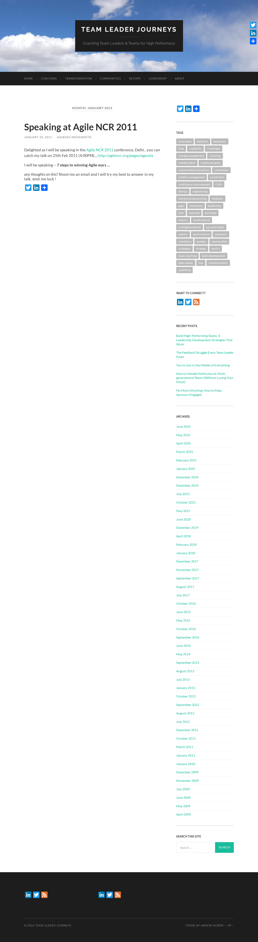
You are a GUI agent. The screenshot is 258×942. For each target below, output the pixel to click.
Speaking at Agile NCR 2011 (80, 126)
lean (181, 212)
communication (211, 162)
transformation (78, 78)
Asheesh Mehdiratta (74, 137)
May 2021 (183, 511)
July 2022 (183, 494)
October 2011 (186, 738)
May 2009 (183, 806)
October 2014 (186, 629)
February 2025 (186, 460)
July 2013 (183, 679)
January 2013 (185, 688)
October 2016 (186, 603)
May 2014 (183, 654)
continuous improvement (194, 184)
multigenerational (189, 227)
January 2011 (185, 755)
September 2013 (187, 662)
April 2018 (183, 536)
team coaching (187, 255)
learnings (210, 212)
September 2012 (187, 705)
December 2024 (187, 477)
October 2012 (186, 696)
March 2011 (184, 747)
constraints (217, 177)
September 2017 (187, 578)
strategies (184, 248)
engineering (200, 191)
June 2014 (183, 645)
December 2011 (187, 730)
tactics (215, 248)
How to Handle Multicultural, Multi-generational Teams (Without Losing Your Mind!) (204, 378)
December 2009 (187, 772)
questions (221, 234)
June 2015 (183, 612)
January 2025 (185, 468)
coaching (49, 78)
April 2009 (183, 814)
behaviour (219, 141)
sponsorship (219, 241)
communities (110, 78)
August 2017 (185, 587)
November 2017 (187, 570)
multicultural (201, 220)
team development (213, 255)
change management (191, 155)
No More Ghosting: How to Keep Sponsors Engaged (199, 392)
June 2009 (183, 797)
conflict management (191, 177)
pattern (183, 234)
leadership (158, 78)
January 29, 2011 (38, 137)
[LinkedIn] (253, 33)
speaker (201, 241)
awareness (184, 141)
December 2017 (187, 561)
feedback (217, 198)
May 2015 (183, 620)
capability (195, 148)
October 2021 (186, 502)
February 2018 (186, 544)
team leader (185, 263)
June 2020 (183, 519)
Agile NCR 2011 (99, 149)
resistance (184, 241)
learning (194, 212)
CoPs (218, 184)
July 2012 (183, 721)
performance (201, 234)
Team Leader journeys (129, 29)
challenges (213, 148)
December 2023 (187, 485)
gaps (181, 205)
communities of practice (193, 170)
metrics (183, 220)
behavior (202, 141)
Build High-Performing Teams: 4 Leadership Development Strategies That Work (204, 340)
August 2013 (185, 671)
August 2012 (185, 713)
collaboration (186, 162)
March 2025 (184, 452)
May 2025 (183, 435)
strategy (201, 248)
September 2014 (187, 637)
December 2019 (187, 527)
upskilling (184, 270)
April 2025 (183, 443)
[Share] (253, 41)
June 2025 (183, 426)
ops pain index (215, 227)
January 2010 (185, 764)
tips (201, 263)
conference (221, 170)
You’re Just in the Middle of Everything (203, 365)
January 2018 (185, 553)
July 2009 (183, 789)
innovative (196, 205)
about (180, 78)
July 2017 (183, 595)
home (28, 78)
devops (135, 78)
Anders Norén (212, 925)
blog (181, 148)
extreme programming (192, 198)
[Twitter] (253, 25)
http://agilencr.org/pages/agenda (125, 155)
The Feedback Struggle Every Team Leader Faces (205, 354)
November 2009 (187, 780)
